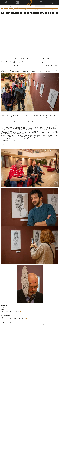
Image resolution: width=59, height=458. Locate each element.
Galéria (11, 10)
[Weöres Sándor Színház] (29, 3)
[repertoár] (6, 2)
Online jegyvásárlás (26, 8)
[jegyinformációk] (53, 2)
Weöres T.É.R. (4, 309)
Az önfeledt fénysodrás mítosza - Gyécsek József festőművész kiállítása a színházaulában (15, 146)
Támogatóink (4, 8)
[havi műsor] (18, 2)
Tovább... (21, 311)
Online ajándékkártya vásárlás (47, 10)
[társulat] (41, 2)
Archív (4, 306)
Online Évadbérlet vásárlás (37, 8)
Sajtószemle (10, 8)
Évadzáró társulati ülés (6, 315)
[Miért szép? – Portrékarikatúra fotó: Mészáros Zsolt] (29, 207)
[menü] (10, 6)
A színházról (16, 10)
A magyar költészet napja (6, 322)
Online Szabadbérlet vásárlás (51, 8)
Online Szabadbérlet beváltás (32, 10)
